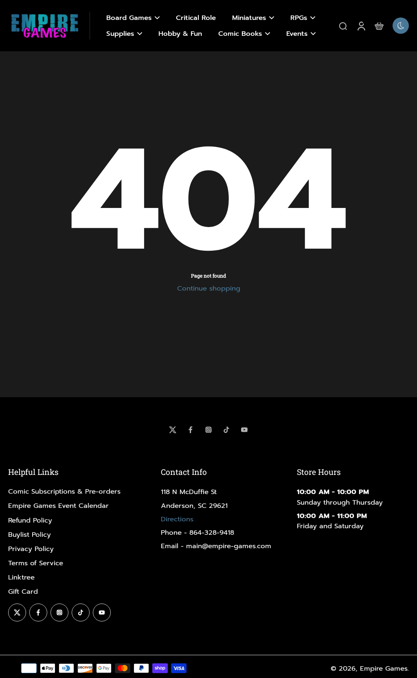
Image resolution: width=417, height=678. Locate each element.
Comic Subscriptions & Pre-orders (64, 491)
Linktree (21, 577)
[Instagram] (208, 430)
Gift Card (23, 591)
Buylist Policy (29, 534)
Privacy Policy (31, 548)
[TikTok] (226, 430)
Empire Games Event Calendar (58, 505)
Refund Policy (30, 520)
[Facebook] (191, 430)
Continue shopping (208, 288)
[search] (343, 25)
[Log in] (361, 26)
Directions (177, 519)
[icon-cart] (379, 25)
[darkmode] (401, 25)
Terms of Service (35, 563)
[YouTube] (244, 430)
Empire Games (384, 668)
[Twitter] (173, 430)
